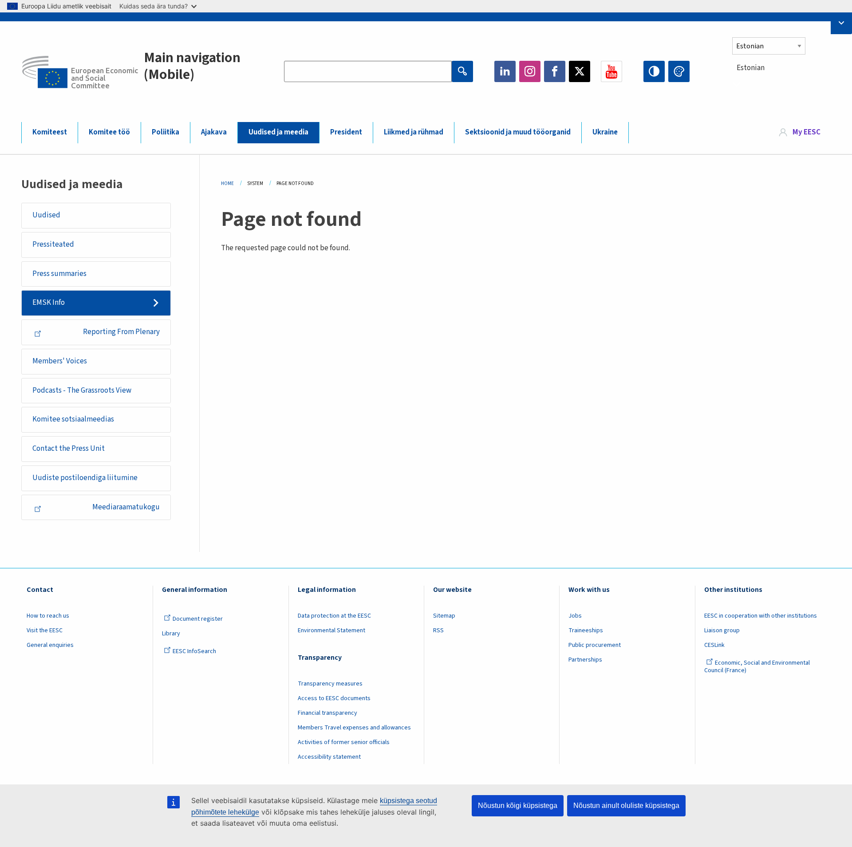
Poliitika (165, 132)
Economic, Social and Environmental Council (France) (757, 666)
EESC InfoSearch (194, 651)
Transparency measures (330, 683)
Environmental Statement (331, 630)
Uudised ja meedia (278, 132)
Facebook (554, 71)
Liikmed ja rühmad (413, 132)
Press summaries (59, 273)
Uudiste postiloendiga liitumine (85, 478)
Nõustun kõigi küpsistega (517, 805)
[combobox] (781, 84)
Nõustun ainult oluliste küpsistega (626, 805)
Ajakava (214, 132)
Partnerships (585, 659)
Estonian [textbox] (751, 68)
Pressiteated (53, 244)
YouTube (611, 71)
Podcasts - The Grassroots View (81, 390)
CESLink (714, 645)
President (346, 132)
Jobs (575, 615)
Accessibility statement (329, 756)
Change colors (679, 71)
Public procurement (594, 645)
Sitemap (444, 615)
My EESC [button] (806, 132)
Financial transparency (327, 713)
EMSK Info (48, 302)
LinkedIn (505, 71)
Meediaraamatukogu (126, 507)
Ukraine (605, 132)
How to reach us (48, 615)
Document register (198, 619)
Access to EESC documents (334, 698)
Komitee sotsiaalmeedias (73, 419)
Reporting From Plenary (121, 332)
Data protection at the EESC (334, 615)
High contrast (654, 71)
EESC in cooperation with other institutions (760, 615)
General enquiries (50, 645)
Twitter (579, 71)
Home (227, 183)
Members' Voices (59, 361)
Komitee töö (109, 132)
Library (171, 633)
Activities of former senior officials (344, 742)
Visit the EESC (45, 630)
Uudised (46, 215)
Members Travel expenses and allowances (354, 727)
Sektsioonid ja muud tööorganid (518, 132)
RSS (438, 630)
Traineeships (585, 630)
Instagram (529, 71)
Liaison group (722, 630)
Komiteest (49, 132)
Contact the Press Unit (68, 448)
